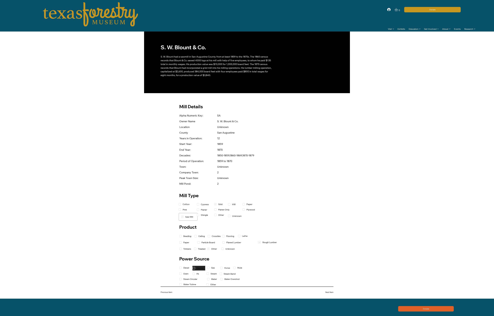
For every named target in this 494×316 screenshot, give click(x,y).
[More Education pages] (419, 29)
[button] (398, 9)
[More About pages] (449, 29)
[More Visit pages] (393, 29)
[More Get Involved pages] (438, 29)
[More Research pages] (474, 29)
